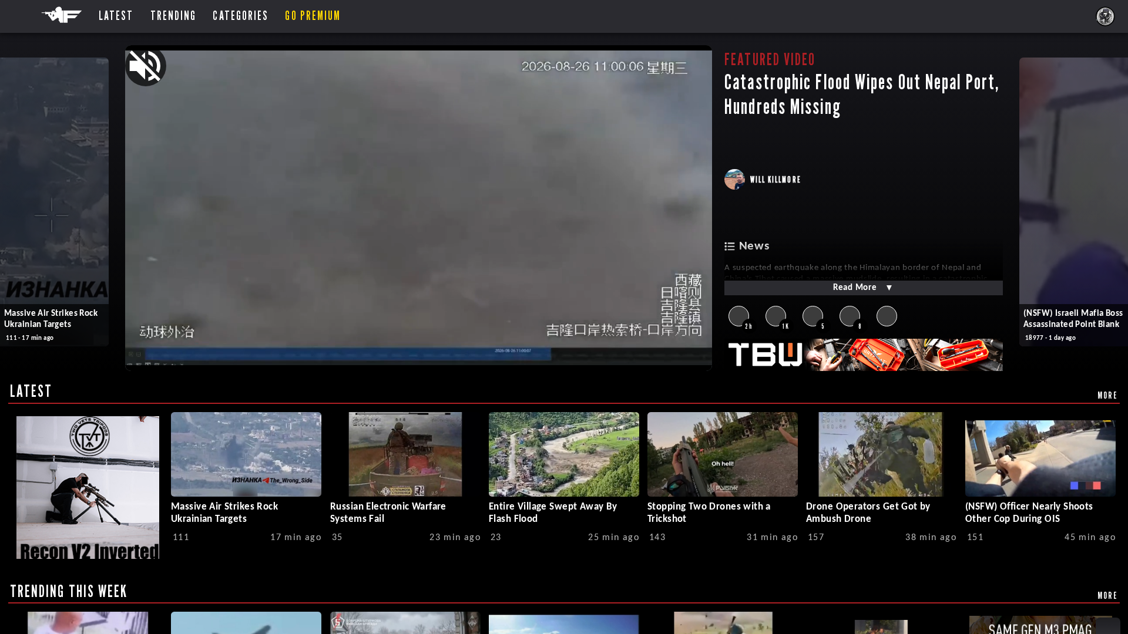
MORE (1107, 395)
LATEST (31, 391)
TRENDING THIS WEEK (69, 591)
